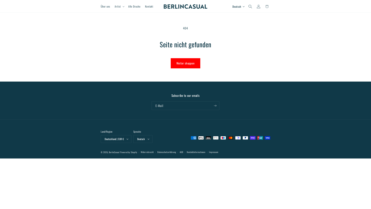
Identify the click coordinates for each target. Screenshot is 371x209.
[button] (119, 6)
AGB (181, 152)
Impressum (213, 152)
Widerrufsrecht (147, 152)
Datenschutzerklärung (166, 152)
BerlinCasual (114, 152)
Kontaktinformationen (196, 152)
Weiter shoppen (185, 63)
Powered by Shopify (128, 152)
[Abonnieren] (215, 105)
